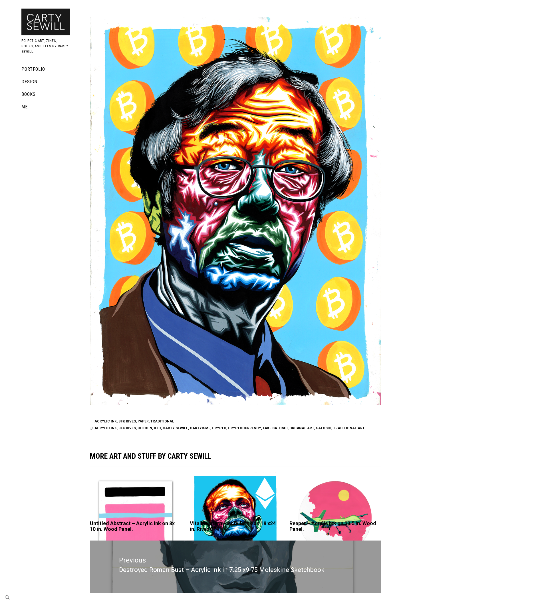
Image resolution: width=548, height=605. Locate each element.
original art (301, 428)
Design (29, 81)
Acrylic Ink (105, 421)
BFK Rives (127, 421)
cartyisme (200, 428)
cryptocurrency (244, 428)
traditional (162, 421)
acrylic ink (105, 428)
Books (28, 94)
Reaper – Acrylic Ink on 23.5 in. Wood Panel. (332, 526)
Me (24, 107)
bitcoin (145, 428)
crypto (219, 428)
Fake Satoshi (275, 428)
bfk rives (127, 428)
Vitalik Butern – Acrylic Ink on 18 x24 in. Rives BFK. (233, 526)
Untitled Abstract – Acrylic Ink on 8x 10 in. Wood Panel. (132, 526)
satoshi (323, 428)
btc (157, 428)
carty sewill (175, 428)
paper (143, 421)
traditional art (349, 428)
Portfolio (33, 69)
